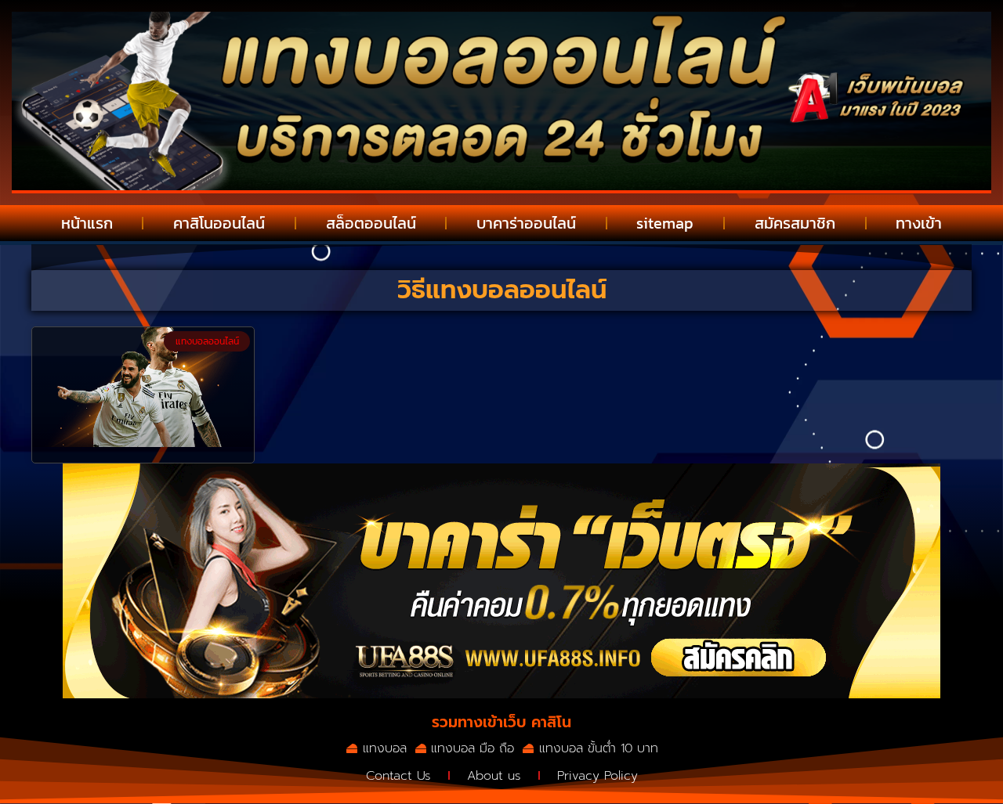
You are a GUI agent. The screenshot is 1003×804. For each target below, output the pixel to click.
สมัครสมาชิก (795, 223)
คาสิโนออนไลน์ (219, 223)
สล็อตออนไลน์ (371, 223)
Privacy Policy (597, 775)
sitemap (664, 223)
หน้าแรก (87, 223)
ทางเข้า (919, 223)
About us (494, 775)
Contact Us (398, 775)
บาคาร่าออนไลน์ (526, 223)
